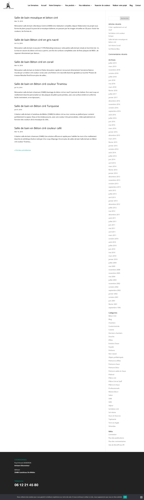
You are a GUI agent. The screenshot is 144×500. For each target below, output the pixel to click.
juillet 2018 (112, 77)
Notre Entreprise (55, 5)
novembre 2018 (114, 70)
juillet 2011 (112, 221)
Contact (138, 5)
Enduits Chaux (114, 343)
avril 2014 (112, 163)
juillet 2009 (112, 263)
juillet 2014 (112, 156)
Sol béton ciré (114, 409)
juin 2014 (112, 159)
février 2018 (113, 90)
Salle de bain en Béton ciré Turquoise (36, 106)
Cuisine (111, 330)
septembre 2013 (115, 187)
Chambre (112, 323)
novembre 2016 (114, 104)
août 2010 (112, 242)
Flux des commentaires (117, 441)
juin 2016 (112, 121)
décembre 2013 (114, 177)
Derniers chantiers (115, 333)
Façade (111, 347)
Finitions (112, 350)
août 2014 (112, 152)
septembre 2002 (115, 290)
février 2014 (113, 170)
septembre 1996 (115, 308)
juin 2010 (112, 249)
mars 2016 (112, 128)
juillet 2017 (112, 94)
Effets (111, 340)
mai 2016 (112, 125)
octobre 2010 (113, 239)
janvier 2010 (113, 259)
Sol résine (112, 412)
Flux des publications (116, 438)
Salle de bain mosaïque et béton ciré (36, 17)
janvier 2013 (113, 201)
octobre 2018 (113, 73)
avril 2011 (112, 232)
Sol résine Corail (114, 45)
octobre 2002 (113, 287)
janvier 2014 (113, 173)
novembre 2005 (114, 273)
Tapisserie (112, 419)
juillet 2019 (112, 63)
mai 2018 (112, 84)
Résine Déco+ (114, 392)
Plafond (111, 374)
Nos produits (69, 5)
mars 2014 (112, 166)
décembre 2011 (114, 215)
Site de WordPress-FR (116, 445)
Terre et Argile (114, 423)
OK (125, 497)
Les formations (33, 5)
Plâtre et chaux (114, 385)
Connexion (112, 434)
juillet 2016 (112, 118)
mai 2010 (112, 252)
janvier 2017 (113, 97)
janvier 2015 (113, 146)
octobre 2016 (113, 108)
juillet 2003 (112, 280)
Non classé (113, 354)
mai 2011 (112, 228)
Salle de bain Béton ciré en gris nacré (36, 39)
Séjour (111, 405)
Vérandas (112, 426)
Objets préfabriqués (116, 357)
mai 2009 (112, 266)
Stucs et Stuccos (115, 416)
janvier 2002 (113, 294)
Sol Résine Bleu (114, 49)
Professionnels (114, 388)
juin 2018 (112, 80)
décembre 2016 (114, 101)
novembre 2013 (114, 180)
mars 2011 (112, 235)
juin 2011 (112, 225)
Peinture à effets (115, 361)
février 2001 (113, 304)
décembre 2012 (114, 204)
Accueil (43, 5)
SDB (110, 402)
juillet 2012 (112, 208)
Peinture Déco (114, 368)
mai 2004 (112, 276)
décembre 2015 (114, 135)
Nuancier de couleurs (102, 5)
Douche (111, 336)
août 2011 (112, 218)
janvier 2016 (113, 132)
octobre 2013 (113, 184)
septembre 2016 (115, 111)
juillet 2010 (112, 245)
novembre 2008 (114, 270)
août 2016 (112, 115)
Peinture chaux (114, 364)
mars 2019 (112, 66)
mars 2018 (112, 87)
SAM (110, 399)
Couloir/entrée (114, 326)
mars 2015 (112, 139)
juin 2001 (112, 301)
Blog (131, 5)
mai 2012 (112, 211)
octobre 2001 (113, 297)
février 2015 (113, 142)
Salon (111, 395)
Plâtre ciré (112, 378)
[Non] (141, 497)
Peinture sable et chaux (117, 371)
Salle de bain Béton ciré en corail (33, 62)
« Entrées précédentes (22, 150)
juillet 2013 (112, 194)
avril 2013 (112, 197)
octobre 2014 (113, 149)
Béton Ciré (112, 316)
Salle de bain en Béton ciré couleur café (38, 128)
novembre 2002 (114, 283)
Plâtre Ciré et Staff (115, 381)
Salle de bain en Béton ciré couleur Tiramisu (40, 84)
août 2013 (112, 190)
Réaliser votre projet (120, 5)
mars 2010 (112, 256)
